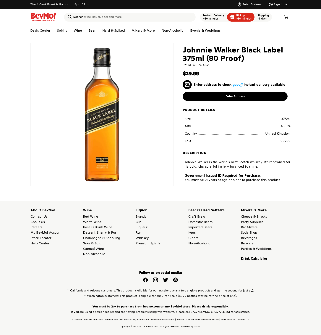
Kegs (192, 232)
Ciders (193, 238)
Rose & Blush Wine (97, 227)
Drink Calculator (254, 258)
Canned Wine (93, 248)
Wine (78, 30)
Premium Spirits (148, 243)
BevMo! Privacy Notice (162, 319)
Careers (36, 227)
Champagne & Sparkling (101, 238)
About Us (37, 222)
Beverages (249, 238)
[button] (278, 4)
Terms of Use (110, 319)
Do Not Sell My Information (134, 319)
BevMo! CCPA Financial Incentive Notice (197, 319)
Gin (138, 222)
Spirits (62, 30)
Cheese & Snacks (254, 216)
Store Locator (40, 238)
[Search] (68, 17)
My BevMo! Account (46, 232)
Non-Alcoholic (173, 30)
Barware (247, 243)
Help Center (39, 243)
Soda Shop (249, 232)
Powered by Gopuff (191, 326)
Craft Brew (196, 216)
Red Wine (90, 216)
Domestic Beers (200, 222)
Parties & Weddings (256, 248)
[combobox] (129, 17)
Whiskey (142, 238)
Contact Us (39, 216)
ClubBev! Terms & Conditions (87, 319)
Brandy (141, 216)
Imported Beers (200, 227)
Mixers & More (143, 30)
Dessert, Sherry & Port (100, 232)
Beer (92, 30)
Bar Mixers (249, 227)
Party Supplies (252, 222)
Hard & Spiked (113, 30)
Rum (139, 232)
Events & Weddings (205, 30)
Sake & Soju (92, 243)
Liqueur (141, 227)
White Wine (92, 222)
